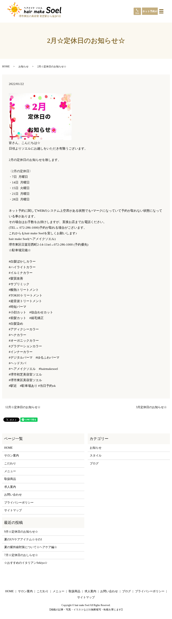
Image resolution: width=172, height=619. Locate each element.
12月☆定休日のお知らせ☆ (22, 407)
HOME (6, 66)
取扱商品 (10, 479)
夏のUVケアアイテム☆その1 (23, 539)
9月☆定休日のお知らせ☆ (21, 531)
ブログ (94, 463)
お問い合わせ (13, 494)
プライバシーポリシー (19, 502)
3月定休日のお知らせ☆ (151, 407)
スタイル (96, 455)
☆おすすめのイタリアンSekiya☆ (25, 562)
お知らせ (23, 66)
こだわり (10, 463)
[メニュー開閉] (161, 11)
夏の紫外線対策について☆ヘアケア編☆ (30, 547)
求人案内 (10, 486)
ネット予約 (148, 11)
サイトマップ (13, 510)
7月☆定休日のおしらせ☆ (21, 555)
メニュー (10, 471)
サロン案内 (11, 455)
